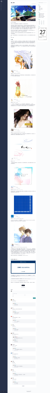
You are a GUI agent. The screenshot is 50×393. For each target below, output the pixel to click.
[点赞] (23, 285)
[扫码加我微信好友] (3, 391)
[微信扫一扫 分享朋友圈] (23, 287)
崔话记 (39, 15)
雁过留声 (39, 12)
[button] (12, 71)
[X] (2, 391)
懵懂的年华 (40, 6)
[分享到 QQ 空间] (21, 287)
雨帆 (14, 303)
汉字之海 (43, 13)
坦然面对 (39, 7)
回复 (15, 301)
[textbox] (24, 292)
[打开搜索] (5, 391)
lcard (12, 316)
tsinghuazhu (13, 344)
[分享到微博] (24, 287)
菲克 (39, 17)
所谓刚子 (13, 361)
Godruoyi (39, 16)
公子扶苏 (39, 13)
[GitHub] (1, 391)
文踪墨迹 (39, 19)
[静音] (19, 188)
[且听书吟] (1, 1)
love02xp (13, 299)
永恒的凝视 (43, 16)
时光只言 (39, 26)
